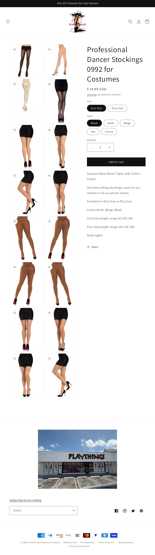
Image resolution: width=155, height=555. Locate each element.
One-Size (96, 108)
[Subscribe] (73, 510)
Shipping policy (126, 542)
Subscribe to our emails (25, 500)
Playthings (34, 542)
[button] (8, 21)
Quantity (91, 140)
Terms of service (106, 542)
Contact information (79, 546)
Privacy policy (88, 542)
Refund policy (70, 542)
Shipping (92, 94)
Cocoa (109, 131)
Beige (127, 123)
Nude (111, 123)
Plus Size (117, 108)
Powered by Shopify (50, 542)
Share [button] (94, 247)
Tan (93, 131)
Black (94, 123)
